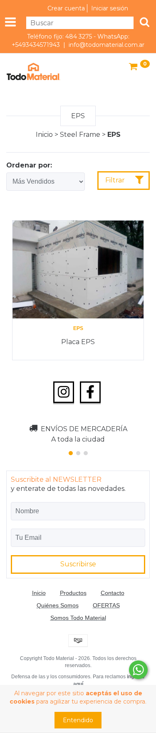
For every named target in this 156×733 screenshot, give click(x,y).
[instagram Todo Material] (63, 392)
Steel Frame (80, 134)
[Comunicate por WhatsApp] (138, 669)
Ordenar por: (29, 165)
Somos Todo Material (78, 617)
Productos (73, 593)
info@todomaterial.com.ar (106, 45)
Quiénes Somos (58, 605)
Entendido (78, 720)
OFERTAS (106, 605)
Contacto (112, 593)
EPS (78, 328)
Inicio (44, 134)
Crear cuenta (66, 8)
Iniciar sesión (109, 8)
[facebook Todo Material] (90, 392)
